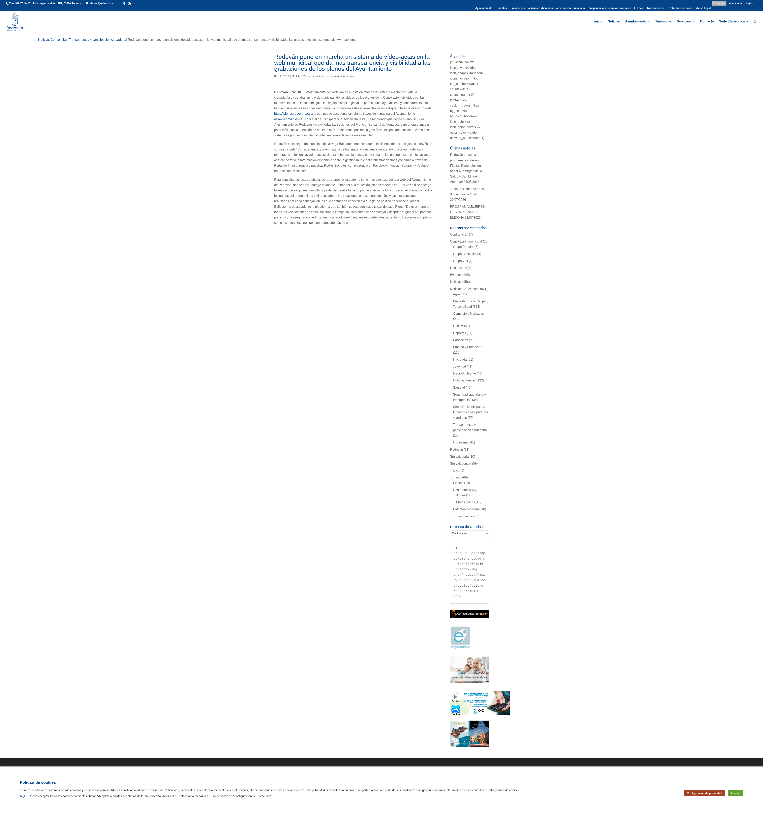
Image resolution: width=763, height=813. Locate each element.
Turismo (661, 21)
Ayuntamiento (483, 8)
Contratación (459, 234)
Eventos (456, 274)
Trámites (501, 8)
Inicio (598, 21)
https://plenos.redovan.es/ (292, 113)
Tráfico (455, 470)
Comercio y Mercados (468, 313)
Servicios (684, 21)
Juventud (459, 366)
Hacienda (460, 359)
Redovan (456, 449)
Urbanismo (461, 442)
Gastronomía (462, 490)
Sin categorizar (460, 463)
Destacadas (458, 268)
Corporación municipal (466, 241)
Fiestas (638, 8)
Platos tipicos (465, 502)
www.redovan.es (287, 119)
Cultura (458, 326)
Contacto (707, 21)
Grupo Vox (460, 261)
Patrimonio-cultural (466, 509)
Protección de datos (680, 8)
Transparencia (655, 8)
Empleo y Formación (467, 347)
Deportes (459, 333)
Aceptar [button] (735, 793)
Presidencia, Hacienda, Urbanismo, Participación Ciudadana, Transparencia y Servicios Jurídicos (570, 8)
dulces (460, 495)
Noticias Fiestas (464, 380)
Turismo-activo (463, 516)
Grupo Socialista (464, 254)
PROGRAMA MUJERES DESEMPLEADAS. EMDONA (467, 212)
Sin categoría (459, 456)
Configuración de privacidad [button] (704, 793)
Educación (460, 340)
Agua (457, 294)
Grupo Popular (463, 246)
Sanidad (459, 387)
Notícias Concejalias (464, 289)
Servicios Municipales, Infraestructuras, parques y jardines (470, 412)
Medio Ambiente (464, 373)
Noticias (614, 21)
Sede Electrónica (732, 21)
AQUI (23, 796)
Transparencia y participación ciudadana (328, 76)
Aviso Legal (703, 8)
